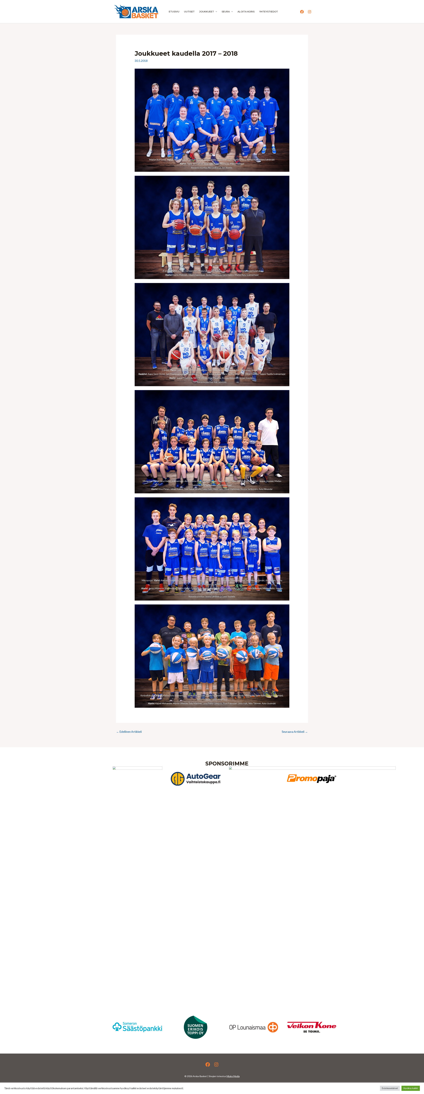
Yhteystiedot (268, 11)
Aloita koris (246, 11)
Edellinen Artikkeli (129, 731)
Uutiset (189, 11)
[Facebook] (302, 12)
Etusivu (174, 11)
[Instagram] (309, 12)
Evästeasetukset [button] (390, 1088)
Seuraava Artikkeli (295, 731)
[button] (215, 12)
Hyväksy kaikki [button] (410, 1088)
